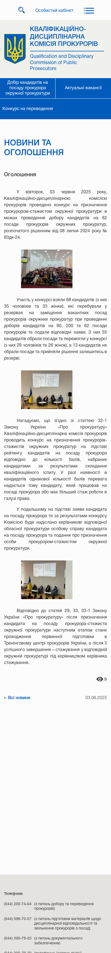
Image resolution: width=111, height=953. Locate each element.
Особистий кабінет (54, 11)
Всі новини (19, 698)
